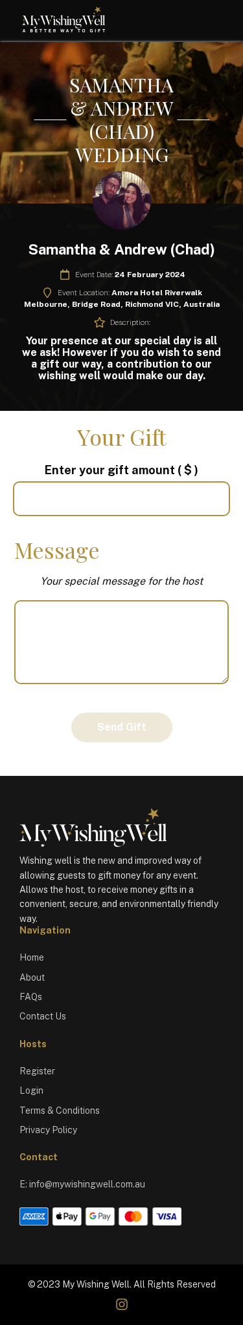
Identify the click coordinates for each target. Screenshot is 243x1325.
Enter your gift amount (121, 470)
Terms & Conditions (59, 1110)
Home (31, 957)
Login (31, 1090)
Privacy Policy (48, 1130)
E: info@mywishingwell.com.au (82, 1184)
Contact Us (42, 1016)
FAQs (30, 997)
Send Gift (121, 727)
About (32, 977)
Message (57, 550)
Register (37, 1071)
